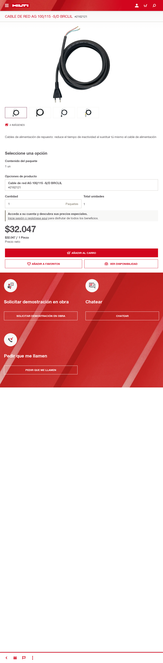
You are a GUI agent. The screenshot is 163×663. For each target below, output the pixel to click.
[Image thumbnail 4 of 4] (88, 112)
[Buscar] (154, 5)
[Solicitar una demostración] (15, 657)
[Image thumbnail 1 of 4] (16, 112)
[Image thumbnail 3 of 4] (64, 112)
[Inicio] (20, 5)
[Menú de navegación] (6, 5)
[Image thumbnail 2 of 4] (40, 112)
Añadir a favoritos (46, 263)
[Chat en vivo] (23, 657)
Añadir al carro (84, 252)
